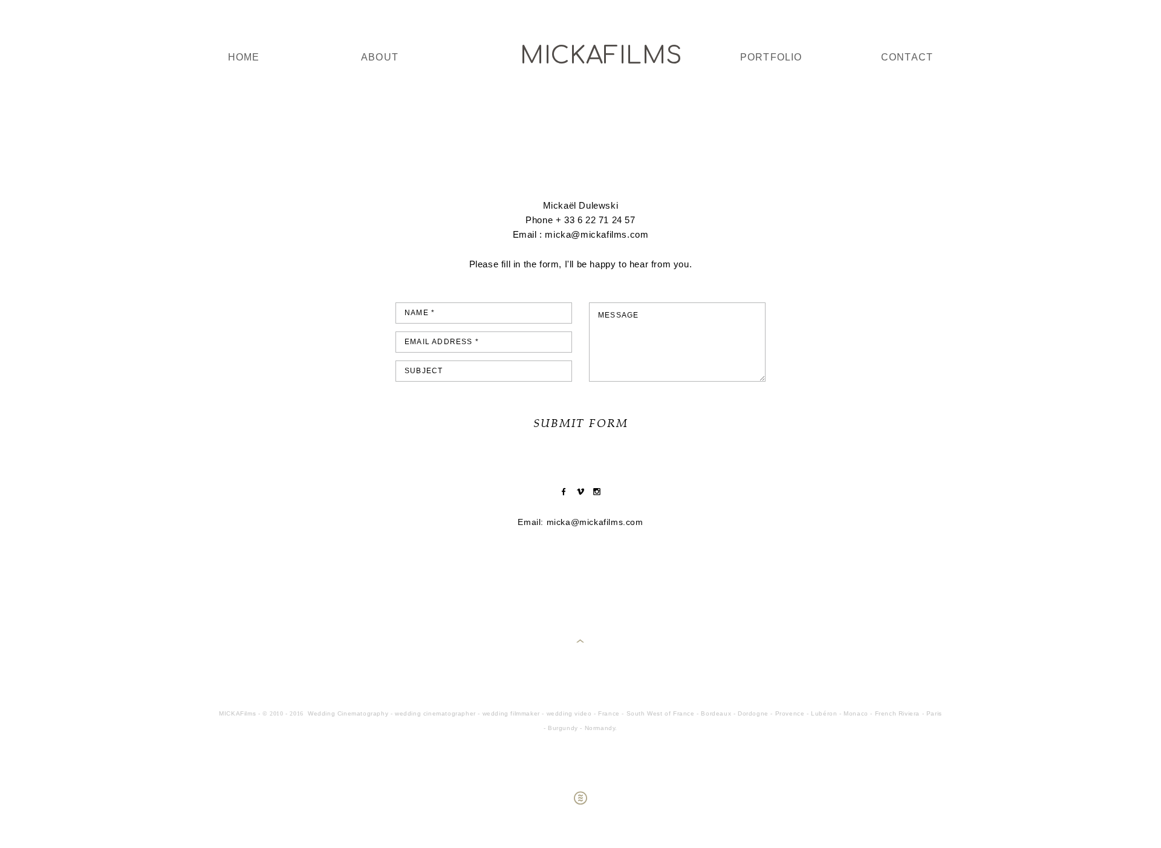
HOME (244, 57)
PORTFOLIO (771, 57)
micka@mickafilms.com (595, 522)
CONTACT (907, 57)
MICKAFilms (580, 55)
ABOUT (379, 57)
